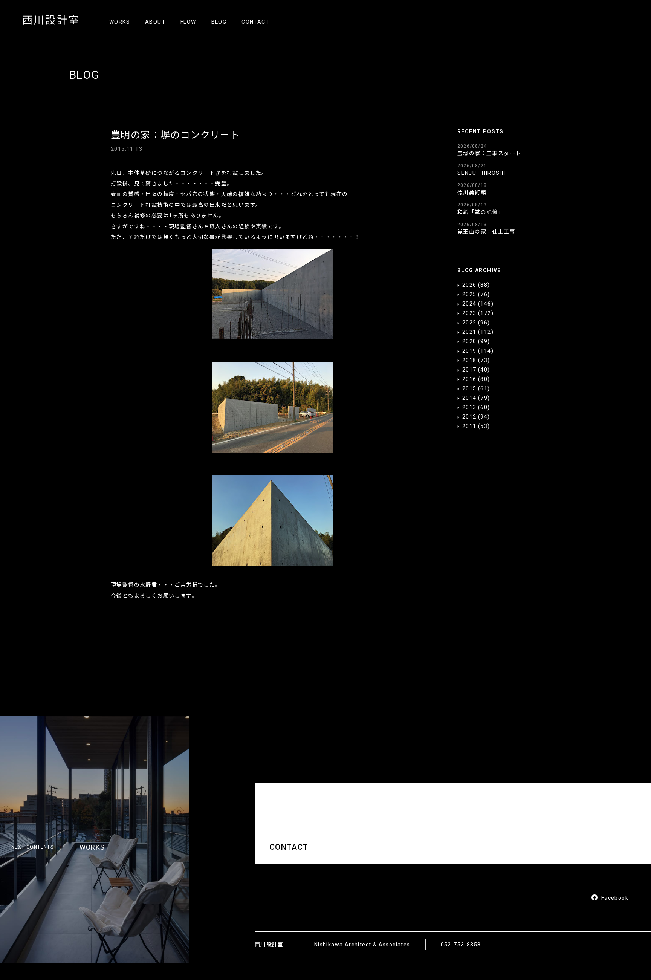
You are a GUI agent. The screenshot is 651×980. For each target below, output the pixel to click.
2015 (469, 388)
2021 (469, 332)
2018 (469, 360)
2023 (469, 313)
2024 (469, 304)
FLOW (188, 22)
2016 (469, 379)
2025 (469, 294)
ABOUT (155, 22)
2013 (469, 407)
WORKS (119, 22)
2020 (469, 341)
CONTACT (255, 22)
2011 (469, 426)
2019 (469, 351)
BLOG (219, 22)
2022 (469, 323)
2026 (469, 285)
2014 (469, 398)
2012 (469, 417)
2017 (469, 370)
